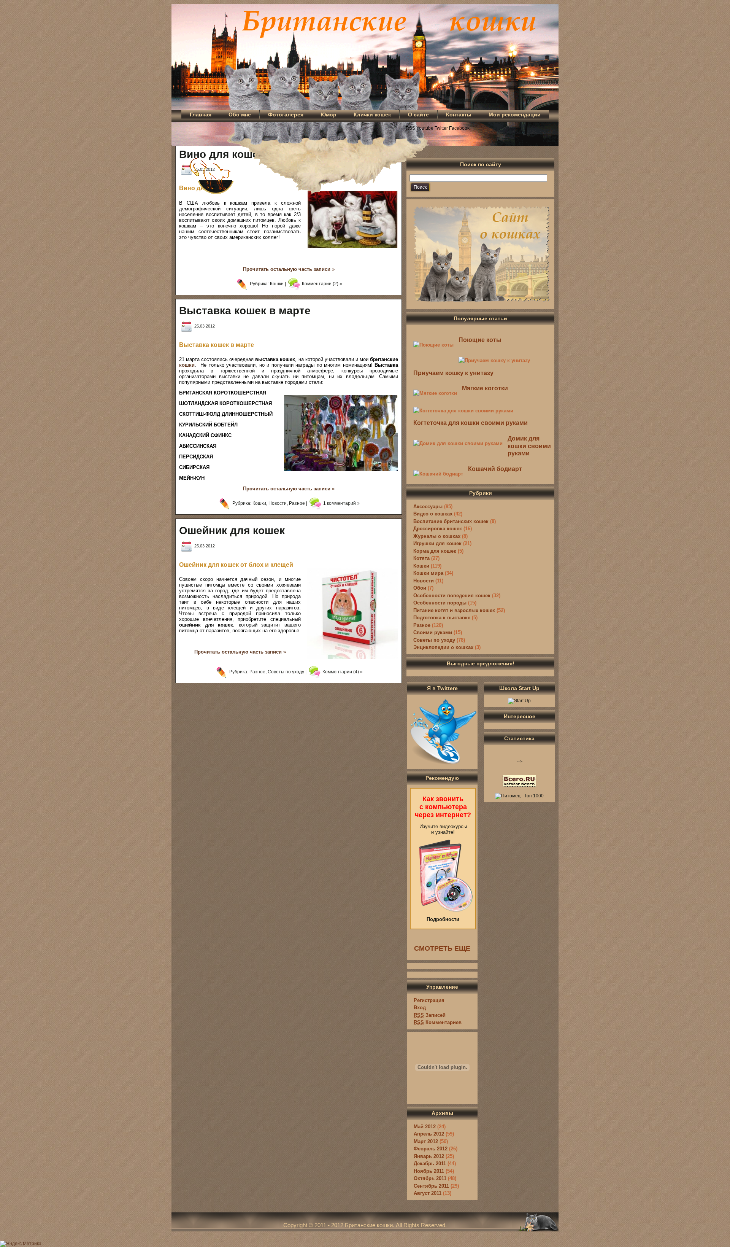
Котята (421, 558)
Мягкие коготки (485, 388)
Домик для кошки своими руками (529, 445)
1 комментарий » (341, 503)
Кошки (277, 283)
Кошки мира (428, 573)
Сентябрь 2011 (431, 1186)
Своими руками (432, 632)
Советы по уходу (286, 671)
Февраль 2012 (431, 1149)
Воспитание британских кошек (451, 521)
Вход (420, 1007)
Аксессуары (428, 506)
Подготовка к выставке (441, 617)
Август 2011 (427, 1193)
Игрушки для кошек (437, 543)
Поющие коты (480, 340)
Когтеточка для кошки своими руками (470, 423)
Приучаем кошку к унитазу (453, 373)
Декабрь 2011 (430, 1163)
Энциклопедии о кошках (443, 647)
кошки (187, 365)
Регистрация (429, 1000)
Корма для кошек (434, 551)
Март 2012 (426, 1141)
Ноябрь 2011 (429, 1171)
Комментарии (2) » (322, 283)
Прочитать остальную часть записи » (289, 269)
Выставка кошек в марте (245, 311)
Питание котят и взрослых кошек (454, 610)
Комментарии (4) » (342, 671)
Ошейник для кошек (232, 530)
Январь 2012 (429, 1156)
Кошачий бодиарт (495, 469)
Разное (297, 503)
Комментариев (438, 1022)
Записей (430, 1015)
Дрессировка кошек (437, 528)
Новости (277, 503)
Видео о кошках (432, 514)
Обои (419, 588)
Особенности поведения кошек (451, 595)
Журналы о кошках (436, 536)
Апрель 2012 (429, 1134)
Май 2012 (425, 1126)
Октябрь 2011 (430, 1178)
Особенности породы (440, 603)
